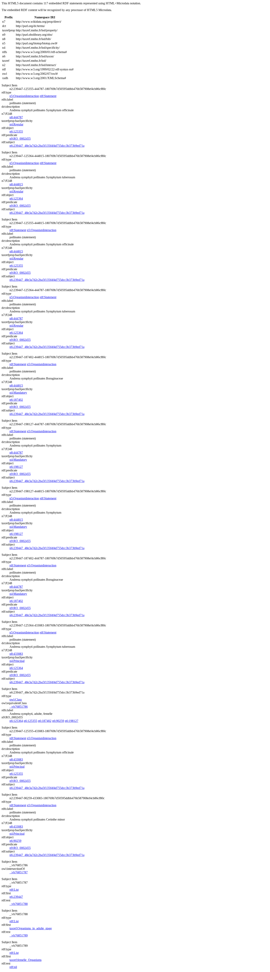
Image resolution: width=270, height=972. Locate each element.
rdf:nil (13, 967)
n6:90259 (58, 720)
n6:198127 (16, 466)
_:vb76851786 (18, 706)
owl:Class (15, 699)
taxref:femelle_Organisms (25, 960)
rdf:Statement (48, 96)
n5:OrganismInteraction (24, 96)
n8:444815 (16, 184)
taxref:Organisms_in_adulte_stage (30, 928)
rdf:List (14, 889)
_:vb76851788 (18, 904)
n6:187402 (16, 399)
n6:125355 (16, 131)
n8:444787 (16, 117)
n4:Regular (16, 124)
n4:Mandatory (18, 392)
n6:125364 (16, 198)
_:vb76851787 (18, 872)
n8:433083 (16, 653)
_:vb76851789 (18, 935)
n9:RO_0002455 (20, 138)
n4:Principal (17, 661)
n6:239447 (16, 896)
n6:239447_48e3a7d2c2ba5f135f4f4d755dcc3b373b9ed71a (46, 145)
